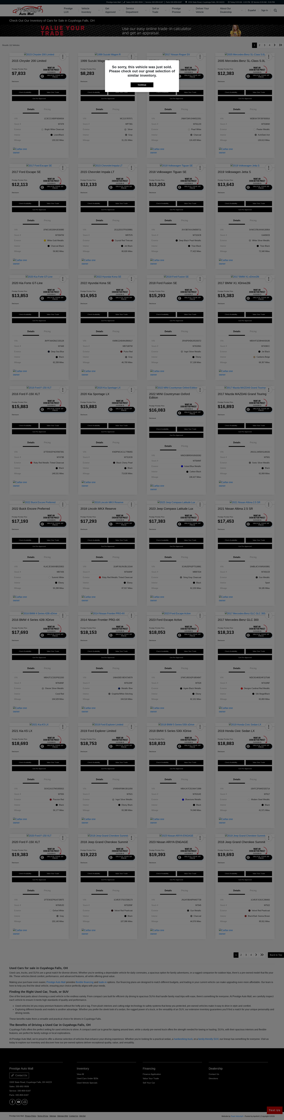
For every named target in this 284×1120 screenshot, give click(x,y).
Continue (142, 85)
